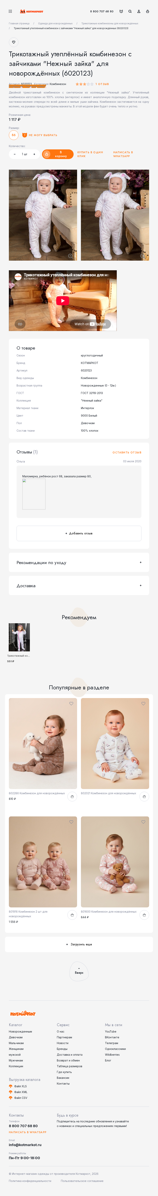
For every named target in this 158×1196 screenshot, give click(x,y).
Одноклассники (115, 1048)
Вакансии (63, 1077)
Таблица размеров (69, 1066)
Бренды (62, 1048)
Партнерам (64, 1037)
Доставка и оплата (69, 1054)
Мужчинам (16, 1060)
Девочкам (16, 1037)
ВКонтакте (112, 1037)
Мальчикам (16, 1043)
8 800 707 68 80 (101, 11)
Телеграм (111, 1043)
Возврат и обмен (68, 1060)
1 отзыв (102, 84)
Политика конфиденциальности (30, 1181)
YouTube (110, 1031)
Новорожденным (20, 1031)
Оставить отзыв (127, 452)
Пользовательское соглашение (82, 1181)
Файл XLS (20, 1086)
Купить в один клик (90, 154)
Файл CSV (20, 1097)
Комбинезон (58, 84)
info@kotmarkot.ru (25, 1145)
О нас (60, 1031)
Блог (108, 1060)
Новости (62, 1043)
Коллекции (16, 1066)
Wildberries (112, 1054)
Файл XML (20, 1092)
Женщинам (16, 1048)
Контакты (63, 1083)
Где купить (64, 1072)
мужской (15, 1054)
